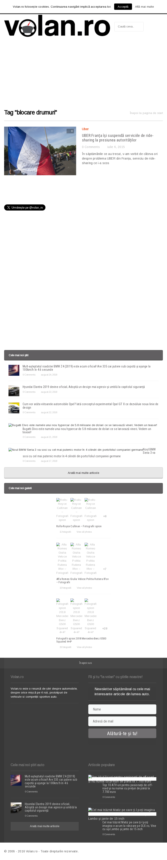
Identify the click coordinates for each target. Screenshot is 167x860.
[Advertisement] (83, 74)
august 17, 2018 (49, 461)
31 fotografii (65, 647)
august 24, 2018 (49, 374)
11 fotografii (65, 531)
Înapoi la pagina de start (146, 113)
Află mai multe (144, 6)
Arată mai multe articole (83, 472)
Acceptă (123, 6)
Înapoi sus (85, 663)
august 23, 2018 (49, 392)
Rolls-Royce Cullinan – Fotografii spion (79, 526)
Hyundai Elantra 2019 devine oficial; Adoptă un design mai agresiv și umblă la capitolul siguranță (84, 387)
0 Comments (91, 147)
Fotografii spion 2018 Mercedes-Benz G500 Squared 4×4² (81, 640)
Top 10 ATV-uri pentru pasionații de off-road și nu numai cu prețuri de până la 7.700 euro (127, 788)
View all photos (84, 531)
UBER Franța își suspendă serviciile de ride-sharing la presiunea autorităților (118, 138)
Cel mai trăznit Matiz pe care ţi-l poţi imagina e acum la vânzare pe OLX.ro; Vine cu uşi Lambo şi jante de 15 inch (129, 826)
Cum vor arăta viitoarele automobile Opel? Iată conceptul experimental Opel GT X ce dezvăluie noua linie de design (90, 405)
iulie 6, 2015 (116, 147)
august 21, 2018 (49, 437)
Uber (85, 129)
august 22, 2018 (49, 412)
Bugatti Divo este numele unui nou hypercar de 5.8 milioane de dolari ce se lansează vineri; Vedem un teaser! (87, 430)
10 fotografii (65, 587)
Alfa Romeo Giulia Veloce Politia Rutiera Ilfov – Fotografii (82, 580)
